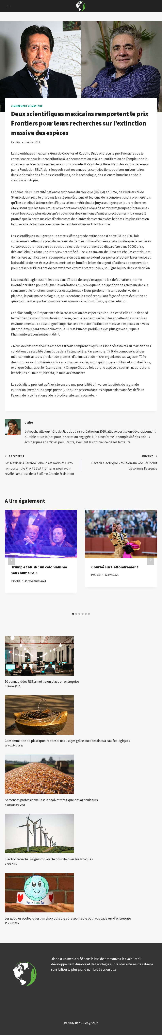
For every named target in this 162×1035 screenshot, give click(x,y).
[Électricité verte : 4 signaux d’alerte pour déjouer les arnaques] (81, 833)
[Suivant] (150, 560)
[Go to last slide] (11, 560)
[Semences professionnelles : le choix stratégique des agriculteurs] (81, 774)
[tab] (73, 614)
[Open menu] (8, 6)
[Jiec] (81, 6)
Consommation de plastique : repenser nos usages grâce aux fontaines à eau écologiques (67, 741)
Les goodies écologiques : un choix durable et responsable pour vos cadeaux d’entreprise (68, 918)
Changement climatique (27, 106)
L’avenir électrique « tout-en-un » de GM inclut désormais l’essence (124, 463)
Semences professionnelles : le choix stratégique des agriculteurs (51, 800)
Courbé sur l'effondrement (114, 566)
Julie (28, 422)
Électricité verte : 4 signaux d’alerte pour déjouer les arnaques (49, 859)
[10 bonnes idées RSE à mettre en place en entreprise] (81, 656)
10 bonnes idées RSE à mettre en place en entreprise (42, 681)
